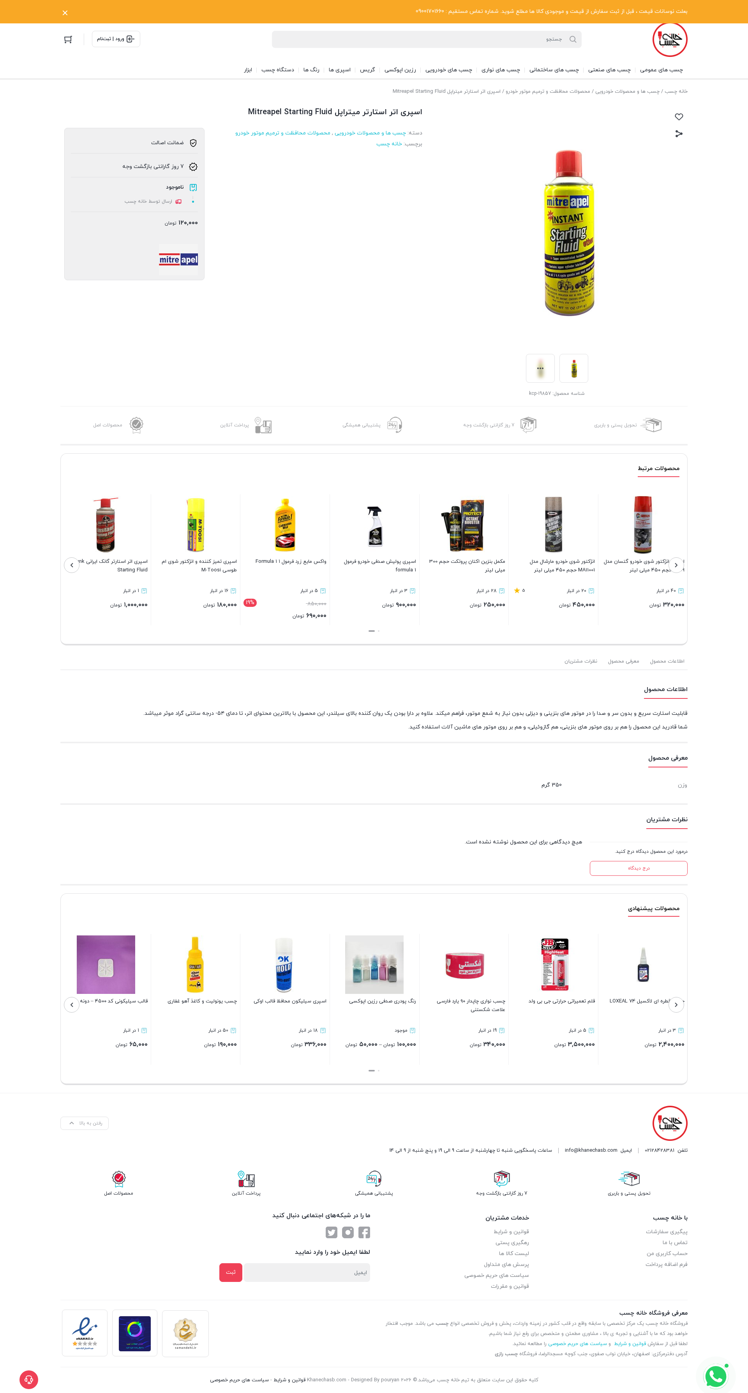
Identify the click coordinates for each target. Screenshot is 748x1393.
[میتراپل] (178, 259)
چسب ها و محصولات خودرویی (627, 91)
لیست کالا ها (514, 1253)
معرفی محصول (623, 661)
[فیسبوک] (364, 1232)
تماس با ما (675, 1242)
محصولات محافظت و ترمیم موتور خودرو (548, 91)
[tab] (667, 661)
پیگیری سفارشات (667, 1232)
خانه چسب (676, 91)
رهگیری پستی (512, 1242)
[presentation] (676, 565)
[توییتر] (331, 1232)
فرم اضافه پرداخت (667, 1264)
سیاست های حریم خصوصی (496, 1275)
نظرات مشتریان (581, 661)
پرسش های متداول (506, 1264)
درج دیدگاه (639, 868)
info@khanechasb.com (591, 1150)
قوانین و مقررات (510, 1286)
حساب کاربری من (667, 1253)
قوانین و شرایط (511, 1232)
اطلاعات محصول (667, 661)
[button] (378, 631)
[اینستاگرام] (348, 1232)
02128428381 (659, 1150)
